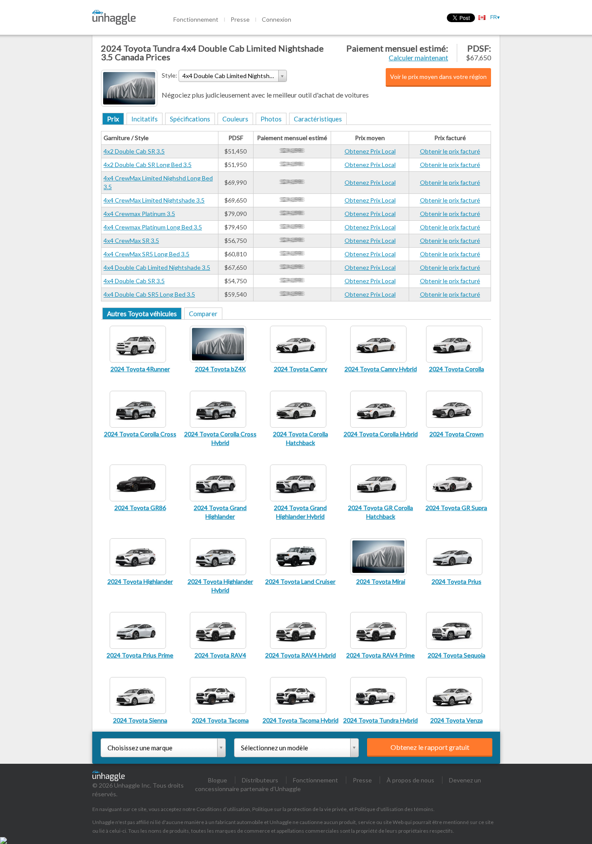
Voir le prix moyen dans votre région (438, 76)
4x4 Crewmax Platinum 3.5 (139, 213)
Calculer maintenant (418, 57)
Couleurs (235, 119)
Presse (240, 19)
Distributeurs (260, 780)
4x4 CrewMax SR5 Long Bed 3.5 (146, 254)
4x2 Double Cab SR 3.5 (134, 151)
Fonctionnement (195, 19)
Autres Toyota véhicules (142, 313)
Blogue (217, 780)
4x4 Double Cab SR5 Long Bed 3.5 (149, 294)
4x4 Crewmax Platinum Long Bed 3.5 (153, 227)
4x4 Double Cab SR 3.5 (134, 281)
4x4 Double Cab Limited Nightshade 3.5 (157, 267)
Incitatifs (144, 119)
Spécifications (190, 119)
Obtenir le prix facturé (450, 151)
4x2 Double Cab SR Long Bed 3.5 (148, 164)
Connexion (276, 19)
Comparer (203, 313)
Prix (113, 119)
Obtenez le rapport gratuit (429, 747)
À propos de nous (410, 780)
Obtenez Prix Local (370, 151)
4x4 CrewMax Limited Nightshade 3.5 (154, 200)
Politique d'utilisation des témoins (394, 809)
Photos (271, 119)
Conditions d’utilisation (223, 809)
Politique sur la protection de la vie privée (299, 809)
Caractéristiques (318, 119)
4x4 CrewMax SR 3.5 (131, 240)
